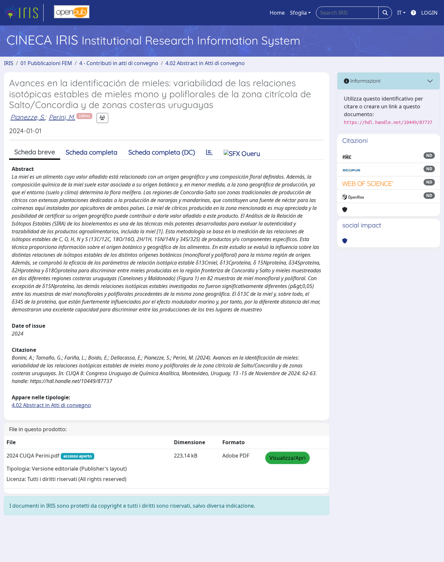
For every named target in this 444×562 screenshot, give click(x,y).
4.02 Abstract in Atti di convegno (205, 63)
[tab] (209, 152)
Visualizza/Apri (287, 457)
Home (277, 12)
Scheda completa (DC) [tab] (161, 152)
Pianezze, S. (27, 117)
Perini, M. (62, 117)
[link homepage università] (72, 12)
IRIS (8, 63)
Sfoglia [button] (298, 12)
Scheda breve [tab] (34, 152)
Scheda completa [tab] (91, 152)
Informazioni (364, 80)
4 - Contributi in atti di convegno (118, 63)
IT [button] (399, 12)
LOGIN (429, 12)
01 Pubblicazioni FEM (46, 63)
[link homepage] (24, 12)
